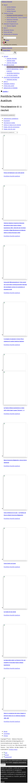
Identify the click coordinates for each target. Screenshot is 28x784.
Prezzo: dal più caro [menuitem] (9, 129)
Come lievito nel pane (10, 563)
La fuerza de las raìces (10, 612)
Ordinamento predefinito (8, 115)
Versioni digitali (11, 26)
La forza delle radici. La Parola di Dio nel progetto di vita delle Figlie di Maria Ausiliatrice (14, 662)
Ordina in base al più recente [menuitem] (12, 125)
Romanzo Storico (9, 30)
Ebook (5, 731)
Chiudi (2, 782)
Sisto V (6, 28)
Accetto (3, 764)
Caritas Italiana (11, 7)
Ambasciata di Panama (11, 34)
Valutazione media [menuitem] (9, 123)
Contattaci (7, 734)
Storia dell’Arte (8, 32)
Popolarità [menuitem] (7, 121)
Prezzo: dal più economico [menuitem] (11, 127)
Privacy (6, 736)
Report (5, 5)
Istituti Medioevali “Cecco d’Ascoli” (17, 17)
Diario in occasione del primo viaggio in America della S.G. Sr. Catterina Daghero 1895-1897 (15, 715)
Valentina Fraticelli (12, 20)
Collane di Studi (8, 13)
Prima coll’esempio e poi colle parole (14, 173)
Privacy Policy (13, 749)
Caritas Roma (11, 9)
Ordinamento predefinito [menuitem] (11, 119)
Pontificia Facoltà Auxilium (15, 15)
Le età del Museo (12, 22)
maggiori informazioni (19, 762)
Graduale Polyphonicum (11, 24)
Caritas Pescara (11, 11)
